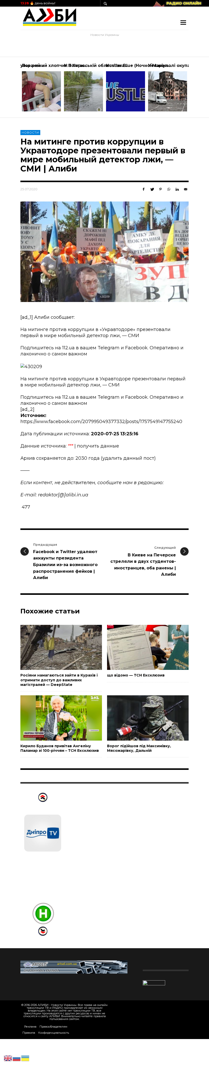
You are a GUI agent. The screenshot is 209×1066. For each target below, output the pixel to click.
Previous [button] (16, 89)
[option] (41, 87)
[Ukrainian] (25, 1058)
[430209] (104, 251)
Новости (30, 132)
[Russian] (16, 1058)
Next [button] (192, 89)
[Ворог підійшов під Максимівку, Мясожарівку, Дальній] (139, 718)
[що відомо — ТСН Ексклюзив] (139, 647)
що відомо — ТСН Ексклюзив (136, 675)
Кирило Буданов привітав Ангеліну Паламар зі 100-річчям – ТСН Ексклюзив (59, 748)
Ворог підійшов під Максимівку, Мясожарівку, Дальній (139, 748)
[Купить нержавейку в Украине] (73, 967)
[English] (8, 1058)
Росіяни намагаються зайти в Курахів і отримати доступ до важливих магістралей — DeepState (59, 680)
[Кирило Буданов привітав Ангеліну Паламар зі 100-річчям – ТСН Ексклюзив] (53, 718)
